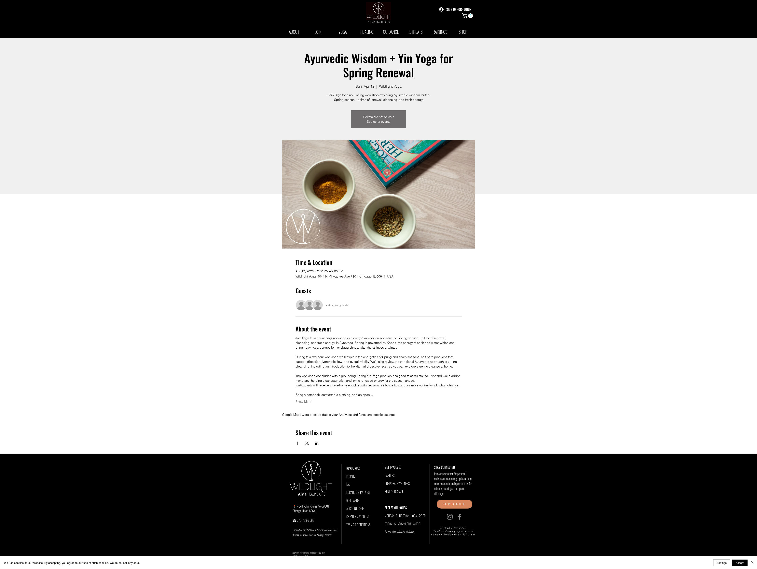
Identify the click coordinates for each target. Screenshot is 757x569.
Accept (740, 563)
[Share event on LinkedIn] (317, 443)
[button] (468, 15)
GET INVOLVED (393, 467)
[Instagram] (450, 517)
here (412, 531)
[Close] (752, 563)
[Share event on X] (307, 443)
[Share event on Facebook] (297, 443)
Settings (722, 563)
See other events (378, 121)
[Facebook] (459, 517)
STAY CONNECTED (444, 467)
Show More (303, 402)
